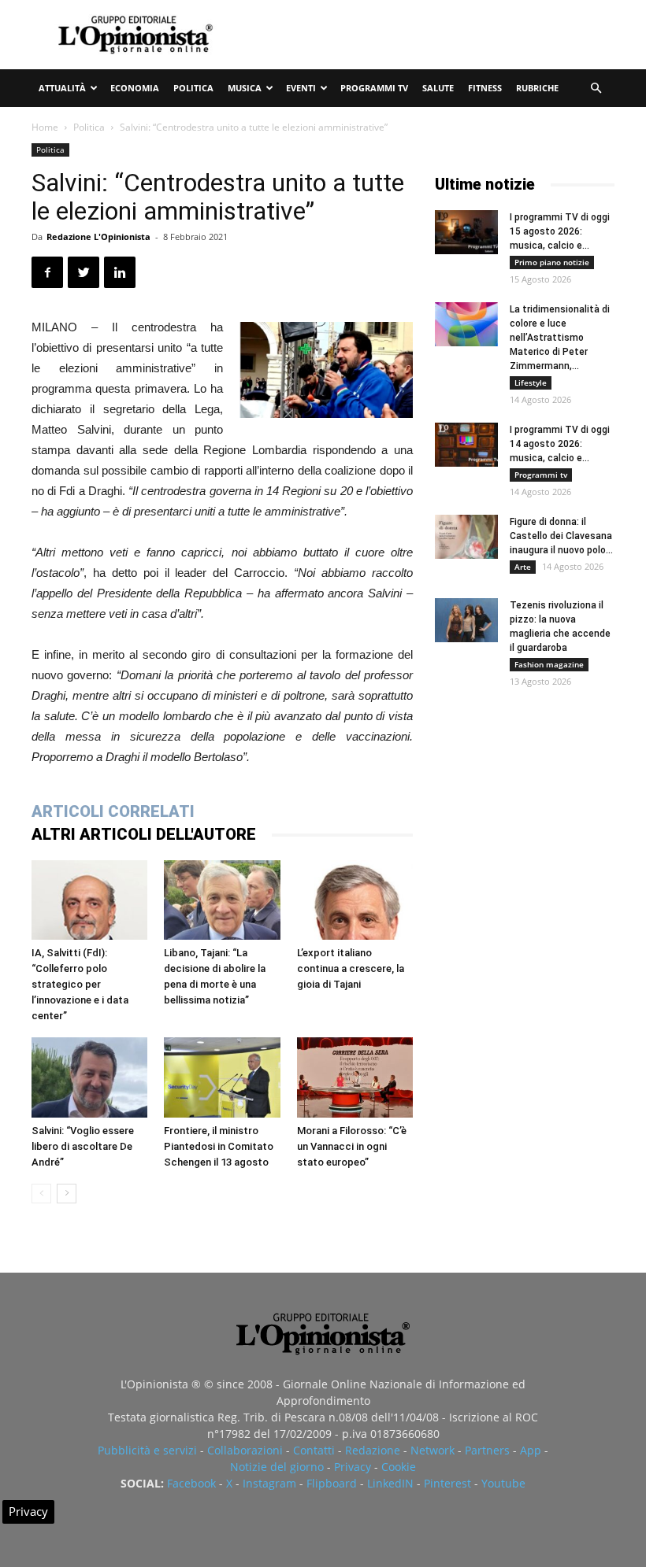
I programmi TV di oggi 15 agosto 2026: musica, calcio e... (560, 231)
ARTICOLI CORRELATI (113, 811)
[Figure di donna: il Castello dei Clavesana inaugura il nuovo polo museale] (466, 537)
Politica (193, 88)
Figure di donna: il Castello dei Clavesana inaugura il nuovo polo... (561, 536)
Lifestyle (530, 382)
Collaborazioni (245, 1450)
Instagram (269, 1483)
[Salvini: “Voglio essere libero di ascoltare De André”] (89, 1077)
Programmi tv (374, 88)
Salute (438, 88)
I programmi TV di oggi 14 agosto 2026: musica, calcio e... (560, 444)
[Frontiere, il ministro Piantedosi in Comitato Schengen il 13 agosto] (222, 1077)
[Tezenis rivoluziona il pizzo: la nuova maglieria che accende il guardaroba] (466, 620)
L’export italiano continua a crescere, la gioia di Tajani (350, 968)
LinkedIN (390, 1483)
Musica (245, 88)
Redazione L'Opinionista (98, 236)
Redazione (372, 1450)
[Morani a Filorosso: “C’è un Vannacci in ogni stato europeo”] (355, 1077)
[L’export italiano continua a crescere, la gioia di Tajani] (355, 900)
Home (45, 127)
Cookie (398, 1466)
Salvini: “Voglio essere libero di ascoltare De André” (83, 1146)
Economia (134, 88)
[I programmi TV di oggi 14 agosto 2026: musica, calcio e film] (466, 445)
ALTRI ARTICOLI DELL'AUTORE (144, 834)
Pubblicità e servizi (147, 1450)
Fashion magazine (549, 664)
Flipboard (331, 1483)
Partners (487, 1450)
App (530, 1450)
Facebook (191, 1483)
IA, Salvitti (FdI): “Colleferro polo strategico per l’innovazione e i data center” (80, 984)
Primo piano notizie (551, 262)
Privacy (352, 1466)
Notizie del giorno (277, 1466)
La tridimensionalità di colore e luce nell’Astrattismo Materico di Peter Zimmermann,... (560, 337)
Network (432, 1450)
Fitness (485, 88)
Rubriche (537, 88)
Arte (522, 566)
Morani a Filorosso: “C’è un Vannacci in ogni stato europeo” (352, 1146)
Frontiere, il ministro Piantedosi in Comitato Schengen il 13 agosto (218, 1146)
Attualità (62, 88)
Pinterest (447, 1483)
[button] (595, 88)
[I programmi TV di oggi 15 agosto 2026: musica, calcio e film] (466, 232)
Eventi (301, 88)
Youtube (503, 1483)
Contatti (314, 1450)
